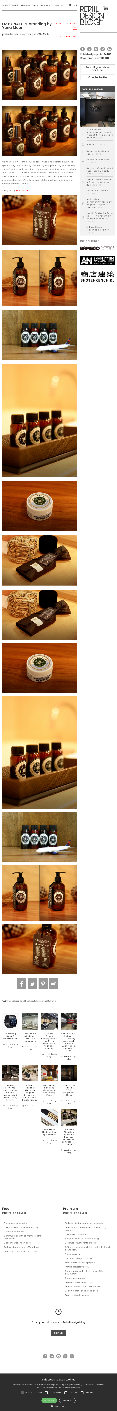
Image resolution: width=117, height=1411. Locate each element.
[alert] (58, 1392)
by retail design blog (10, 1045)
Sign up (58, 1333)
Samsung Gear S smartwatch (10, 1036)
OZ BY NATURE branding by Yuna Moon (27, 25)
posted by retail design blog (17, 34)
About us (25, 5)
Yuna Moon (22, 190)
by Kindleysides (30, 1105)
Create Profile (97, 77)
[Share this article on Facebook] (21, 983)
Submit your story (42, 5)
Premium (59, 5)
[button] (22, 1393)
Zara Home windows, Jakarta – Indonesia (29, 1037)
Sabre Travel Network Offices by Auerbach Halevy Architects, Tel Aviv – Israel (69, 1042)
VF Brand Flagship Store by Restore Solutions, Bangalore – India (69, 1137)
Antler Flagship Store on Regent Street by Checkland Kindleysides (30, 1092)
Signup (15, 5)
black (11, 1001)
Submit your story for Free (97, 68)
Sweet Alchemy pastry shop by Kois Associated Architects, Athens (10, 1092)
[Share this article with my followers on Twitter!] (32, 983)
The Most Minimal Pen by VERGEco (49, 1132)
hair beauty (30, 1001)
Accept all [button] (49, 1400)
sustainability (43, 1001)
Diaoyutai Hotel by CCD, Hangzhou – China (69, 1090)
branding (19, 1001)
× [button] (114, 1376)
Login (5, 5)
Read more (75, 1387)
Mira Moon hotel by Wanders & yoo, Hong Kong (49, 1090)
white (53, 1001)
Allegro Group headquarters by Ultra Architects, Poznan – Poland (49, 1041)
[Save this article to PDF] (53, 983)
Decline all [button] (67, 1400)
